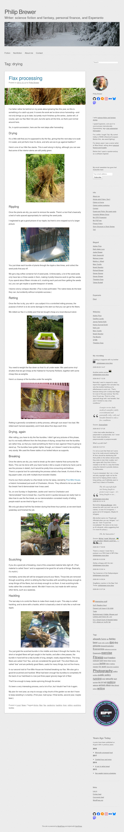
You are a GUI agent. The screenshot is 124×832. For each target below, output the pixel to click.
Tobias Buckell (98, 282)
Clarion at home (98, 202)
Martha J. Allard (98, 261)
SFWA (95, 340)
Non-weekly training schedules (105, 773)
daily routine (105, 643)
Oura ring (109, 667)
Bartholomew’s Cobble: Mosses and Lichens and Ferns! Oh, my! (105, 615)
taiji (105, 682)
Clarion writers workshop (101, 205)
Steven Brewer (98, 276)
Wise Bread (115, 685)
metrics (112, 664)
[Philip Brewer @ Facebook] (98, 99)
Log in (95, 791)
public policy (104, 674)
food (106, 657)
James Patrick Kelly (99, 322)
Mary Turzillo (97, 264)
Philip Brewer (20, 11)
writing (101, 688)
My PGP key (97, 220)
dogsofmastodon (107, 646)
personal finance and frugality (106, 146)
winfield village (105, 685)
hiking (109, 661)
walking (111, 682)
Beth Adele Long (99, 249)
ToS (94, 229)
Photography (103, 670)
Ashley (112, 638)
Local (18, 705)
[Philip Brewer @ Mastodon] (94, 103)
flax (44, 705)
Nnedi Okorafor (98, 267)
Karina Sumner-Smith (100, 325)
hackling (59, 705)
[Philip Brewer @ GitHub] (94, 99)
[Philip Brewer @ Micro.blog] (102, 99)
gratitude (96, 660)
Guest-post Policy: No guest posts (104, 211)
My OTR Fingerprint (99, 217)
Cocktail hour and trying (103, 759)
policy (115, 671)
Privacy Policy (97, 223)
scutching (77, 705)
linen (65, 705)
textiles (11, 707)
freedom (111, 657)
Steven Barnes (98, 273)
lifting (108, 664)
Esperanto (97, 653)
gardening (51, 705)
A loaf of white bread (102, 766)
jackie (103, 663)
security (109, 678)
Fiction (7, 53)
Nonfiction (17, 53)
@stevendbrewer (106, 505)
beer (95, 642)
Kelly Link (96, 328)
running (97, 678)
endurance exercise (110, 649)
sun (115, 678)
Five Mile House (73, 479)
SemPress (78, 826)
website (95, 685)
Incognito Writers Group (101, 214)
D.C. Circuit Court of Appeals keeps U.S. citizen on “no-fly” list (105, 620)
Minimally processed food (104, 752)
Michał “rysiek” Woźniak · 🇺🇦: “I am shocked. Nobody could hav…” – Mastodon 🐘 (106, 540)
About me (29, 53)
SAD (103, 679)
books (99, 643)
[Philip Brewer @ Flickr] (110, 99)
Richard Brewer (98, 270)
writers (95, 689)
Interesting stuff (101, 601)
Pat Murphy (97, 337)
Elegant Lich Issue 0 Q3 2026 (103, 608)
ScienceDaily (103, 425)
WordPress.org (98, 800)
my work (102, 666)
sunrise (95, 682)
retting (70, 705)
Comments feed (98, 797)
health (101, 661)
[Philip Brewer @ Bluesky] (114, 99)
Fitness (98, 657)
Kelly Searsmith (98, 255)
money (95, 666)
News (24, 705)
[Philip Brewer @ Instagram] (106, 99)
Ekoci (95, 299)
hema (105, 660)
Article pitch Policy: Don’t (101, 199)
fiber (41, 705)
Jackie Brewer (97, 252)
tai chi (100, 682)
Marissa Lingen (98, 258)
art (107, 639)
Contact (39, 53)
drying (36, 705)
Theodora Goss (98, 279)
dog (111, 642)
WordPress (61, 826)
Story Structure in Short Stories (104, 226)
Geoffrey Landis (98, 318)
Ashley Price (97, 246)
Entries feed (97, 794)
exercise (106, 652)
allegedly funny (99, 638)
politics (95, 675)
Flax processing (25, 77)
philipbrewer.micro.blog (104, 363)
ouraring (116, 667)
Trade (95, 611)
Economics (98, 648)
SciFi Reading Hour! (100, 605)
